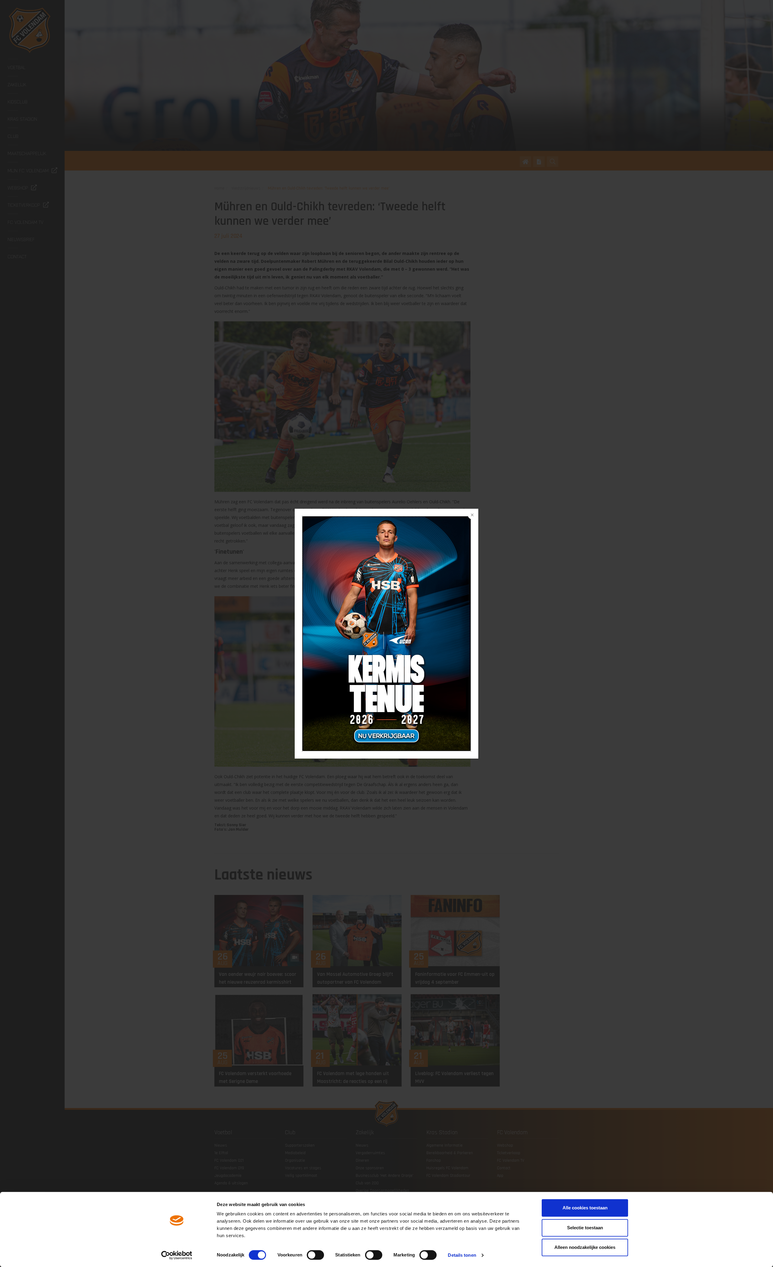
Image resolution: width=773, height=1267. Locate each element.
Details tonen (462, 1255)
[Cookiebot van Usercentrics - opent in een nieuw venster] (176, 1255)
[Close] (471, 515)
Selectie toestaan (585, 1227)
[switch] (315, 1255)
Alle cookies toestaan (585, 1207)
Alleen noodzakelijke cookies (584, 1247)
